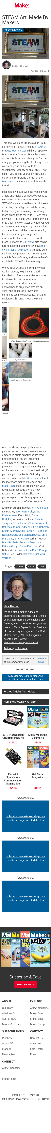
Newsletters (8, 1054)
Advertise (35, 1043)
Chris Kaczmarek (37, 523)
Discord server (42, 660)
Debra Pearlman (29, 546)
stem (42, 566)
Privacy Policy (18, 1094)
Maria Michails (10, 542)
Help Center (36, 1049)
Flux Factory (13, 631)
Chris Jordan (20, 523)
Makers (19, 566)
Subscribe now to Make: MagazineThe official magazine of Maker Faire (25, 677)
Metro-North (9, 181)
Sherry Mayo (21, 538)
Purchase (7, 1038)
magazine (39, 1007)
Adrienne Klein (30, 527)
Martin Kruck (17, 530)
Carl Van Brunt (31, 554)
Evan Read (32, 550)
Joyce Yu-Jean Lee (36, 530)
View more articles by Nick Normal (21, 642)
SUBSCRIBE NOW (25, 984)
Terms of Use (33, 1094)
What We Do (9, 1013)
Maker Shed (36, 1018)
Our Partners (9, 1018)
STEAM (39, 146)
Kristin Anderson (38, 507)
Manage (6, 1049)
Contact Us (36, 1038)
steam (31, 566)
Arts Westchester (16, 150)
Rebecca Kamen (11, 527)
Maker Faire (9, 485)
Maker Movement (12, 1024)
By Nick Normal (20, 66)
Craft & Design (13, 30)
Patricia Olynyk (10, 546)
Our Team (7, 1007)
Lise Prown (18, 550)
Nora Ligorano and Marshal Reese (21, 534)
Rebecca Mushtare (30, 542)
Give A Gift (8, 1043)
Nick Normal (11, 606)
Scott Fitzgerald (24, 511)
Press (33, 1054)
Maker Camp (37, 1024)
